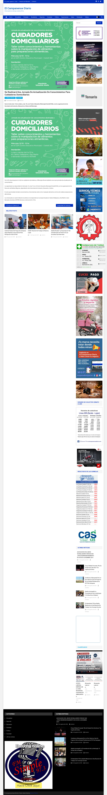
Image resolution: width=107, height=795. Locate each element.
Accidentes (34, 17)
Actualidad (18, 17)
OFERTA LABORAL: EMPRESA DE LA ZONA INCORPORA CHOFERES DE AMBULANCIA (80, 689)
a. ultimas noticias (10, 97)
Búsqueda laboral (88, 684)
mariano (21, 100)
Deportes (42, 17)
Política (57, 17)
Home (10, 17)
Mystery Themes (34, 793)
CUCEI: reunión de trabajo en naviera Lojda (38, 231)
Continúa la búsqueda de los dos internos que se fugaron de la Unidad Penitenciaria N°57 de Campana (93, 580)
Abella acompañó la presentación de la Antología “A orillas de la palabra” (93, 593)
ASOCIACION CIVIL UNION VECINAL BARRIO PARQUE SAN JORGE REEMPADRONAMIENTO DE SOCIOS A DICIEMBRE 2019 (85, 554)
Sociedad (49, 17)
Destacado (79, 17)
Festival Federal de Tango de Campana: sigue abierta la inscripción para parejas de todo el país (15, 232)
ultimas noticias (10, 737)
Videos (87, 17)
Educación (9, 724)
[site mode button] (98, 17)
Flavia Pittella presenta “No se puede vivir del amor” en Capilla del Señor (93, 567)
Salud (72, 17)
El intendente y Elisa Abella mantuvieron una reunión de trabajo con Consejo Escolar (93, 605)
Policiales (25, 17)
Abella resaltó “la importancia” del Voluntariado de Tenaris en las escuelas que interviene (60, 232)
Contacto (34, 1)
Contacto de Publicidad (24, 1)
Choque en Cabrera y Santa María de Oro (14, 205)
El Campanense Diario (18, 8)
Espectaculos (64, 17)
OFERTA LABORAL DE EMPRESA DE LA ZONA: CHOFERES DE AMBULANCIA (89, 666)
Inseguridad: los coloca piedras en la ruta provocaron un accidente (65, 205)
